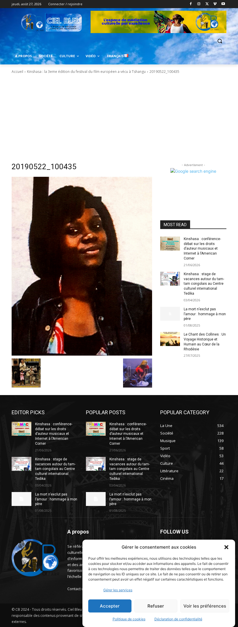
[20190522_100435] (82, 266)
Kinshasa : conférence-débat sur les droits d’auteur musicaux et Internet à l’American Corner (202, 248)
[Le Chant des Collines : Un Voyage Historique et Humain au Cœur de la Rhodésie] (170, 339)
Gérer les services (117, 590)
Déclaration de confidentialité (178, 619)
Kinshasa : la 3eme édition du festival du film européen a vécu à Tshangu (86, 71)
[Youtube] (223, 4)
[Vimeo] (215, 4)
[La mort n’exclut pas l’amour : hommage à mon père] (170, 314)
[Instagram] (199, 4)
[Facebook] (190, 4)
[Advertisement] (119, 118)
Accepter (110, 606)
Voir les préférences (204, 606)
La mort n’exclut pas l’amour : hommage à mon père (205, 314)
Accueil (17, 71)
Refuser (155, 606)
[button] (226, 547)
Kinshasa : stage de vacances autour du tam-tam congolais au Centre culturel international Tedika (204, 284)
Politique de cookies (129, 619)
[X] (207, 4)
